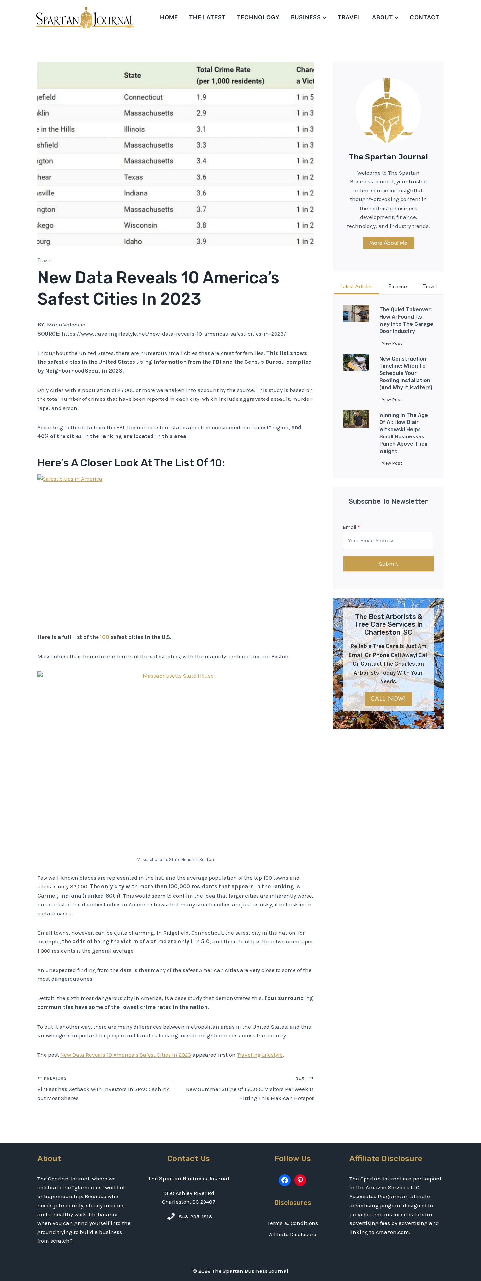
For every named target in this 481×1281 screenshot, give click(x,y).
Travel (349, 17)
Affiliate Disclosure (292, 1234)
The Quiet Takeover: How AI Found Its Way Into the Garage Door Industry (406, 320)
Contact (424, 17)
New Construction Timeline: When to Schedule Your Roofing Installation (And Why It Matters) (405, 373)
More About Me (388, 243)
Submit (388, 563)
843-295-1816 (195, 1216)
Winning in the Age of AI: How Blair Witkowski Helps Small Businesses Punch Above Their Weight (403, 433)
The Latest (207, 17)
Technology (258, 17)
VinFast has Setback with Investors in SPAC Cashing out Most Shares (103, 1089)
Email (351, 527)
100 (104, 637)
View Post (393, 344)
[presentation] (356, 313)
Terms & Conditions (292, 1223)
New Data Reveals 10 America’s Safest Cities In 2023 (125, 1054)
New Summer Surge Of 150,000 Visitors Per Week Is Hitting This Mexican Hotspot (249, 1089)
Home (169, 17)
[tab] (356, 287)
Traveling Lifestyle (260, 1054)
